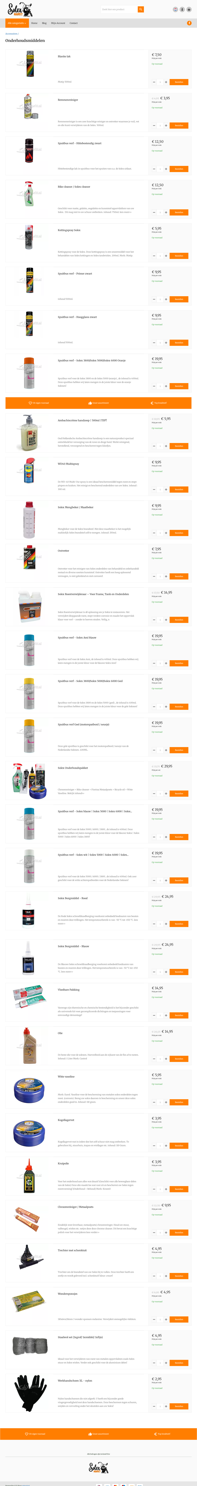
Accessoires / (12, 33)
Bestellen (179, 82)
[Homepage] (28, 9)
